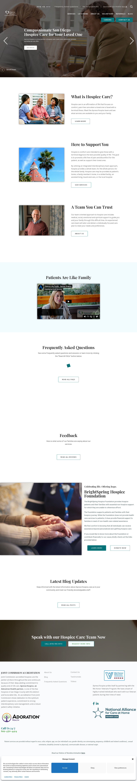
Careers (107, 20)
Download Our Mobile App (114, 6)
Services (71, 14)
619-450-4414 (9, 731)
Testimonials (76, 677)
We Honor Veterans (91, 6)
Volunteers (107, 14)
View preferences (120, 768)
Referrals (121, 14)
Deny (93, 768)
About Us (95, 14)
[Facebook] (94, 703)
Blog (130, 14)
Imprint (27, 777)
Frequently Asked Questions (66, 6)
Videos (73, 681)
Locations (83, 14)
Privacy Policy (18, 777)
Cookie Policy (8, 777)
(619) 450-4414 (43, 7)
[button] (133, 759)
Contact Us (124, 20)
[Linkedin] (97, 703)
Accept (64, 768)
